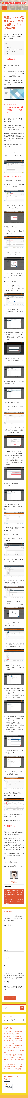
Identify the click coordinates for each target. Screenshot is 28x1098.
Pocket (15, 887)
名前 (6, 950)
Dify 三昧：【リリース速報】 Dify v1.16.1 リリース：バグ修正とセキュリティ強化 (13, 1041)
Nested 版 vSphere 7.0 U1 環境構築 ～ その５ (14, 50)
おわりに (8, 53)
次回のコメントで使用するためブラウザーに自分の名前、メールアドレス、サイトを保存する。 (14, 975)
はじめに (8, 48)
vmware (14, 36)
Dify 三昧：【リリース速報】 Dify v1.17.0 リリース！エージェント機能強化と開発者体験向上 (13, 1034)
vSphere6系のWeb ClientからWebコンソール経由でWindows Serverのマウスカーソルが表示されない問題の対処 (14, 893)
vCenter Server (8, 36)
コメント (7, 925)
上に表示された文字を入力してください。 (14, 988)
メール (6, 958)
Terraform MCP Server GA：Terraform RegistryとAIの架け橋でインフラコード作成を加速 (13, 1066)
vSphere (19, 36)
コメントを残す (9, 38)
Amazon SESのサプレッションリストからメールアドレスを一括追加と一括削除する (14, 901)
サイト (6, 965)
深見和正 (17, 34)
